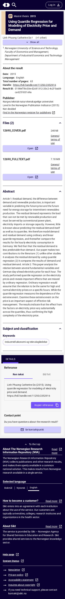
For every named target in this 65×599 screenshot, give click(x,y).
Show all (34, 42)
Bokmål (8, 488)
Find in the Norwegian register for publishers (27, 112)
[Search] (14, 5)
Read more (54, 451)
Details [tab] (10, 359)
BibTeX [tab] (47, 374)
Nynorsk (21, 488)
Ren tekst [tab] (18, 374)
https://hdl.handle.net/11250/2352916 (34, 85)
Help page (8, 554)
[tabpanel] (32, 390)
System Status (11, 561)
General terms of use (55, 138)
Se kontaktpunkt (34, 429)
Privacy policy (15, 574)
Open (30, 148)
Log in (51, 4)
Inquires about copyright (21, 585)
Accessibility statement (21, 580)
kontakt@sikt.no (17, 593)
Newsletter (14, 569)
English (33, 487)
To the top (34, 444)
